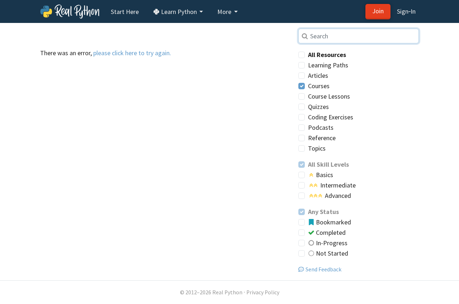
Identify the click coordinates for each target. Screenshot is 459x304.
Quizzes (318, 107)
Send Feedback (323, 269)
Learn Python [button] (179, 12)
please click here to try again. (132, 53)
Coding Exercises (330, 117)
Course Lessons (329, 96)
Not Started (331, 253)
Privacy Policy (262, 292)
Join (378, 11)
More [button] (225, 12)
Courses (319, 86)
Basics (323, 175)
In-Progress (330, 243)
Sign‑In (406, 11)
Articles (318, 75)
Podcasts (320, 127)
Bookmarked (332, 222)
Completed (330, 232)
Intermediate (337, 185)
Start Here (125, 12)
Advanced (337, 195)
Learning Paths (328, 65)
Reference (322, 138)
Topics (317, 148)
